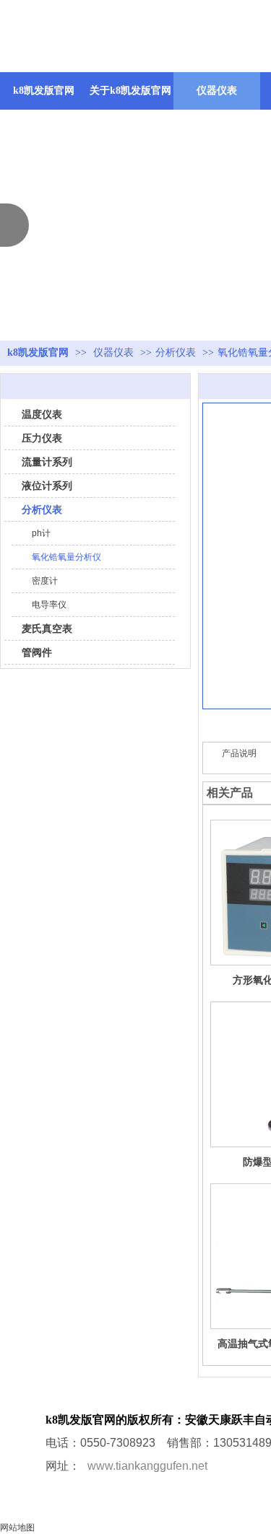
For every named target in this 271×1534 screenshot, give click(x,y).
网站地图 (17, 1527)
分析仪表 (175, 352)
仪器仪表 (115, 352)
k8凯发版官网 (43, 90)
